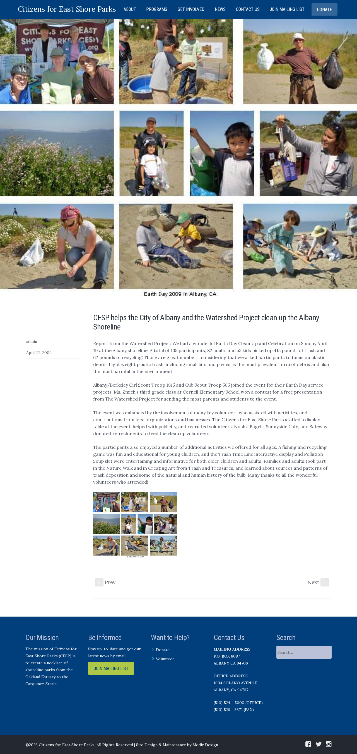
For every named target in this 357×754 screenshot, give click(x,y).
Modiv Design (205, 744)
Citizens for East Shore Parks (67, 9)
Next (317, 582)
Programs (156, 9)
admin (31, 341)
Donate (324, 9)
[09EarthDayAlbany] (178, 159)
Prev (106, 582)
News (220, 9)
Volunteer (165, 658)
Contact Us (248, 9)
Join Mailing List (287, 9)
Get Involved (191, 9)
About (130, 9)
